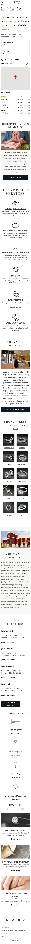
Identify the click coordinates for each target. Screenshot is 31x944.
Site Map (4, 936)
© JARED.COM (15, 940)
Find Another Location (11, 704)
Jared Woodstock (7, 631)
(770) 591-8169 (7, 642)
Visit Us (9, 53)
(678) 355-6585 (12, 60)
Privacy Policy (5, 927)
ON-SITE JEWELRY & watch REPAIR (16, 230)
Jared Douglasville (7, 666)
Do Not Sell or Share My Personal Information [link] (13, 930)
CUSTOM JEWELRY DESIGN (15, 209)
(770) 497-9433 (8, 695)
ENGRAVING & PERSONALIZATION (15, 252)
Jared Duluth (5, 684)
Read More (15, 839)
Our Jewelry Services (16, 191)
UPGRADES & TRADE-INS (15, 323)
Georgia (19, 8)
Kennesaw (4, 10)
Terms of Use (5, 933)
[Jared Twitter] (12, 920)
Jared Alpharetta (7, 649)
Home (3, 8)
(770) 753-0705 (8, 660)
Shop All (15, 429)
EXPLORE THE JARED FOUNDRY (15, 409)
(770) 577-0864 (8, 677)
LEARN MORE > (15, 733)
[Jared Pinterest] (24, 920)
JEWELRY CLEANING (15, 300)
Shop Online (7, 44)
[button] (15, 93)
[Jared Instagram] (18, 920)
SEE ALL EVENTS (16, 177)
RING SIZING (15, 276)
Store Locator (11, 8)
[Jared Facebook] (7, 920)
